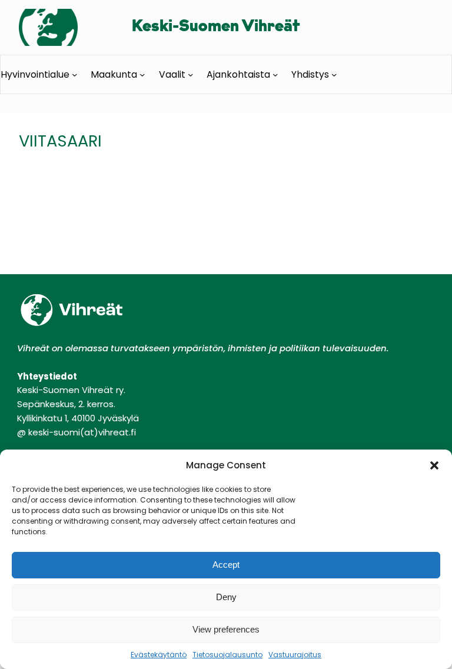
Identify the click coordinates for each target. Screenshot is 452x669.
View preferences (226, 629)
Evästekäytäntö (159, 655)
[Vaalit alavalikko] (190, 73)
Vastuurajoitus (294, 655)
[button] (434, 465)
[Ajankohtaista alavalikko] (275, 73)
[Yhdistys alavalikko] (334, 73)
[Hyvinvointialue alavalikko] (74, 73)
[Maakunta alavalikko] (142, 73)
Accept (226, 565)
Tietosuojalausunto (227, 655)
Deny (226, 597)
